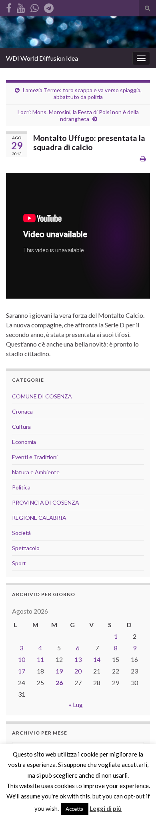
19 (59, 671)
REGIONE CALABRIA (39, 517)
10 (21, 659)
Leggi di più (106, 808)
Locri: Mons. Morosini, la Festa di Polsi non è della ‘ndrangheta (78, 115)
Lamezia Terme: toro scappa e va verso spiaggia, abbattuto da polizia (82, 93)
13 (78, 659)
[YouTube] (21, 6)
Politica (21, 487)
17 (21, 671)
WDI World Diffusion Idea (42, 58)
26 (59, 682)
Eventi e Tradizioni (35, 457)
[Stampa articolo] (143, 158)
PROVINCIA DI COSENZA (45, 502)
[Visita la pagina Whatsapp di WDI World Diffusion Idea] (34, 6)
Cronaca (22, 411)
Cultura (21, 426)
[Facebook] (9, 6)
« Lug (76, 704)
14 (96, 659)
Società (21, 532)
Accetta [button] (75, 809)
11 (40, 659)
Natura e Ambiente (36, 472)
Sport (19, 563)
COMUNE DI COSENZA (42, 396)
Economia (24, 441)
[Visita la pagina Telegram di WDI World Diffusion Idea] (49, 6)
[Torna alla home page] (78, 32)
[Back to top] (138, 802)
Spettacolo (26, 548)
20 (78, 671)
